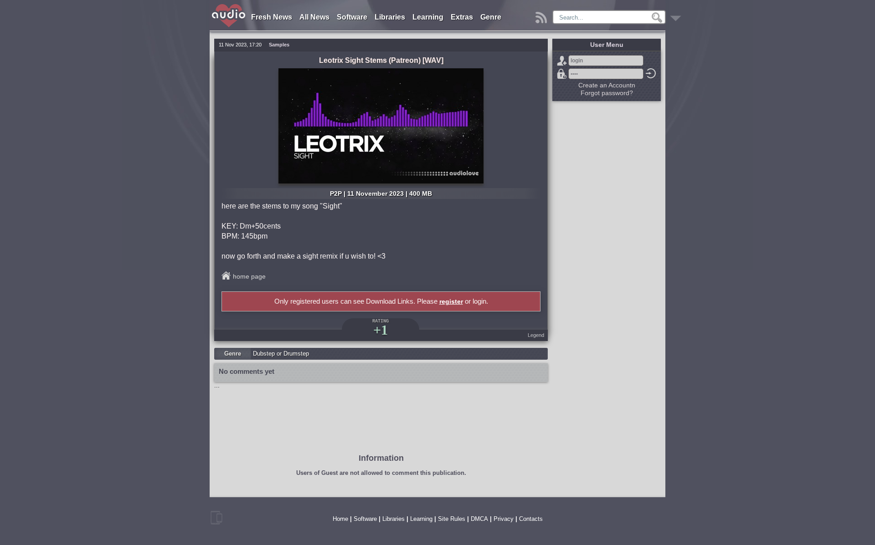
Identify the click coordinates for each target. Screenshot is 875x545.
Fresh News (271, 17)
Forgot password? (562, 74)
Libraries (390, 17)
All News (314, 17)
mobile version (216, 518)
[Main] (229, 5)
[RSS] (542, 15)
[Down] (677, 15)
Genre (490, 17)
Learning (427, 17)
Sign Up (562, 61)
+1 (380, 329)
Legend (536, 335)
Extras (462, 17)
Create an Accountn (606, 85)
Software (352, 17)
